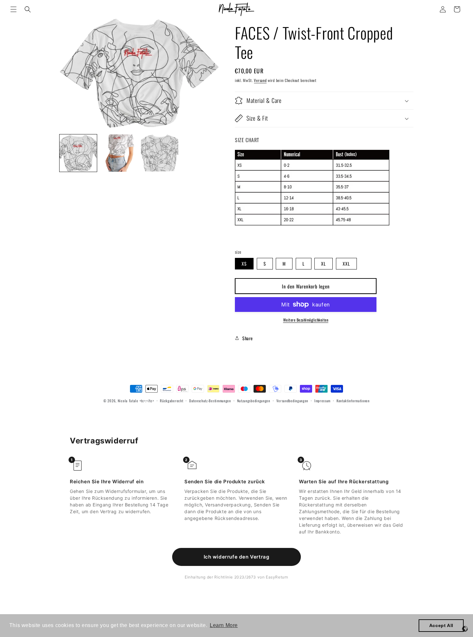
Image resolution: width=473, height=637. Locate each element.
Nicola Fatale (128, 400)
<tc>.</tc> (147, 400)
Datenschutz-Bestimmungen (210, 400)
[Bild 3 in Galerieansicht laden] (159, 153)
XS (244, 263)
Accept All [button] (441, 625)
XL (323, 263)
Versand (260, 80)
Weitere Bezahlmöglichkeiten (306, 320)
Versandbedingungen (292, 400)
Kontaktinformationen (353, 400)
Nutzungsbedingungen (253, 400)
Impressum (322, 400)
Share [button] (247, 338)
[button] (13, 9)
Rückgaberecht (171, 400)
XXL (346, 263)
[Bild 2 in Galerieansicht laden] (118, 153)
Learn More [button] (224, 625)
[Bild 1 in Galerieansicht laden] (78, 153)
